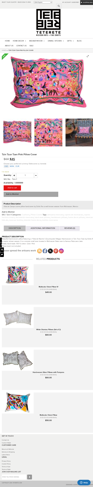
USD (6, 166)
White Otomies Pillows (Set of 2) (48, 330)
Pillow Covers (36, 215)
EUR (17, 166)
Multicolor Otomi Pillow (48, 415)
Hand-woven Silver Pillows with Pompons (48, 372)
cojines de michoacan (74, 215)
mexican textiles (16, 220)
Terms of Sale (6, 469)
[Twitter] (2, 254)
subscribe (75, 2)
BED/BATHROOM (35, 41)
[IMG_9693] (48, 132)
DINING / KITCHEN (55, 41)
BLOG (79, 41)
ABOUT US (9, 46)
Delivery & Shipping (8, 452)
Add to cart (12, 188)
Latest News (6, 455)
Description (15, 228)
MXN (12, 166)
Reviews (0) (69, 228)
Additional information (43, 228)
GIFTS (69, 41)
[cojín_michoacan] (17, 132)
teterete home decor (32, 220)
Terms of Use (6, 466)
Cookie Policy (6, 464)
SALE (31, 46)
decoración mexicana (25, 217)
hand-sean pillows (42, 217)
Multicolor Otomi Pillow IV (48, 287)
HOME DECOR (18, 41)
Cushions (26, 215)
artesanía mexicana (55, 215)
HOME (7, 41)
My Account (66, 2)
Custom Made (6, 443)
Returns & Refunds (8, 449)
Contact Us (5, 440)
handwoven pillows (59, 217)
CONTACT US (21, 46)
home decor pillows (76, 217)
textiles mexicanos (50, 220)
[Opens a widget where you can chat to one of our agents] (84, 483)
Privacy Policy (6, 461)
